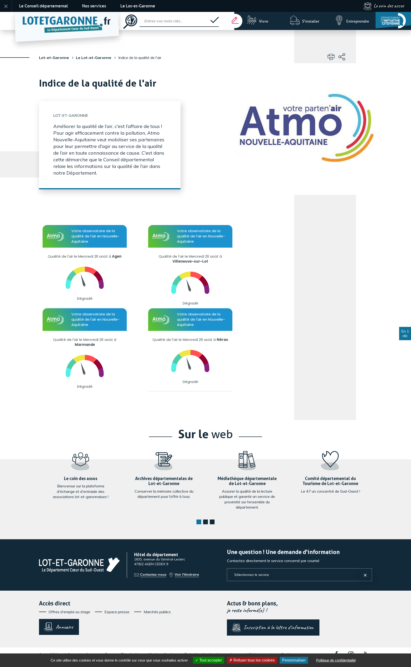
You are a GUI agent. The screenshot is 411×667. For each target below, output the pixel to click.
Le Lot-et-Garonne (137, 6)
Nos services (94, 6)
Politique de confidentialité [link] (336, 660)
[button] (198, 522)
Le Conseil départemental (43, 6)
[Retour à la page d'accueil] (67, 21)
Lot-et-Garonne (54, 57)
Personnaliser (294, 660)
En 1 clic (405, 333)
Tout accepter (210, 660)
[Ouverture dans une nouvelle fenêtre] (393, 20)
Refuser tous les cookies (253, 660)
